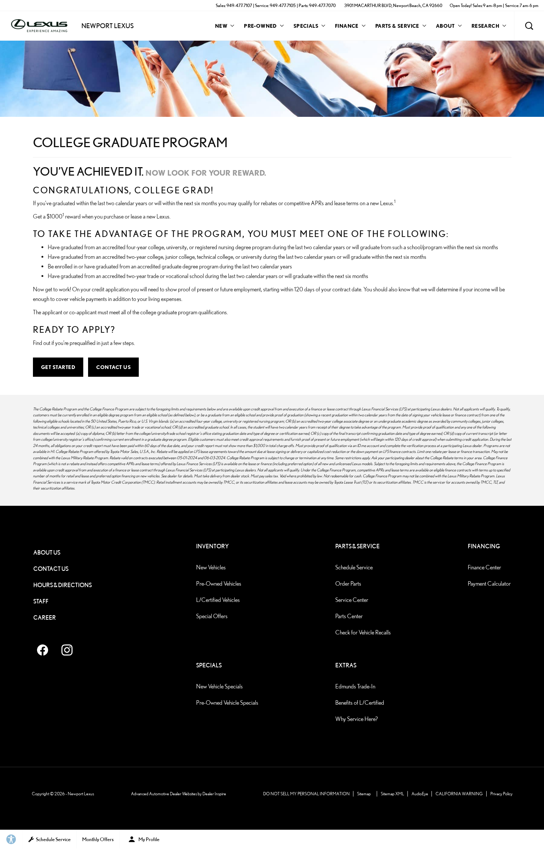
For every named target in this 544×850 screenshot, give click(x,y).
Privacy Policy (501, 793)
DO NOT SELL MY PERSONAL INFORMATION (306, 793)
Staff (40, 601)
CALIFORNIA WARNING (459, 793)
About (445, 26)
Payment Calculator (489, 583)
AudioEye (420, 793)
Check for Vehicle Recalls (363, 632)
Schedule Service (354, 567)
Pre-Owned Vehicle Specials (227, 702)
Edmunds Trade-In (355, 686)
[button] (529, 26)
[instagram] (67, 650)
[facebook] (42, 650)
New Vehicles (211, 567)
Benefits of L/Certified (359, 702)
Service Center (351, 599)
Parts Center (349, 616)
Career (44, 617)
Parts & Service (397, 26)
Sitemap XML (392, 793)
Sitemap (364, 793)
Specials (305, 26)
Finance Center (484, 567)
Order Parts (348, 583)
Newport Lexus (81, 793)
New (221, 26)
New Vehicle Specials (219, 686)
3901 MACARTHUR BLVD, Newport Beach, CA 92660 (393, 5)
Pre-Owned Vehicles (218, 583)
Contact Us (113, 367)
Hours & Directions (62, 585)
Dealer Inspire (214, 793)
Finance (347, 26)
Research (485, 27)
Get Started (58, 367)
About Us (46, 552)
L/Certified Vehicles (218, 599)
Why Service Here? (356, 718)
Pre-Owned (260, 26)
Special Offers (212, 616)
